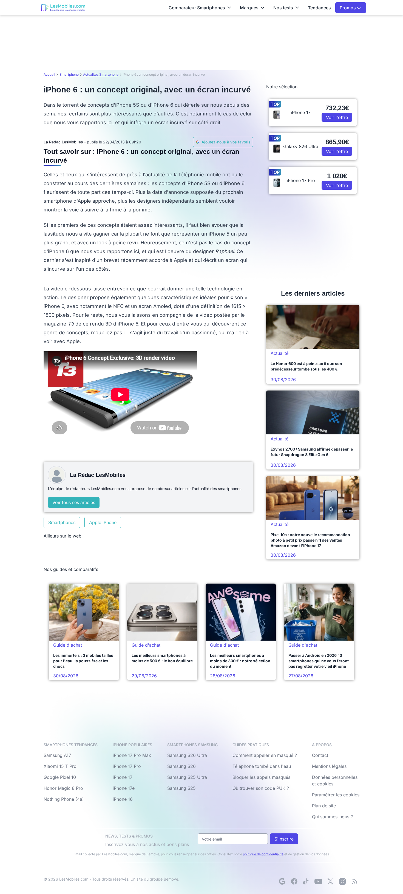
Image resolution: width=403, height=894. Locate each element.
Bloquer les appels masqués (261, 777)
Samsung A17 (57, 755)
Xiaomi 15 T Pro (60, 766)
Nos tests (283, 7)
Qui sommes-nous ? (332, 816)
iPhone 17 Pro (127, 766)
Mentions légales (329, 766)
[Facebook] (294, 881)
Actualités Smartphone (100, 74)
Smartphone (69, 74)
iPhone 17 (122, 777)
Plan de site (324, 805)
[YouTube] (318, 881)
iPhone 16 (123, 799)
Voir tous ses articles (73, 502)
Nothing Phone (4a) (64, 799)
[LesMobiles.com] (63, 8)
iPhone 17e (124, 788)
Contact (320, 755)
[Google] (282, 881)
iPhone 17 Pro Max (132, 755)
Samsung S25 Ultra (187, 777)
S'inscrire (284, 839)
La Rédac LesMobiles (63, 142)
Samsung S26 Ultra (187, 755)
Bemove (171, 879)
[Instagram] (342, 881)
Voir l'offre (337, 117)
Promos (348, 7)
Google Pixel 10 (60, 777)
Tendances (319, 7)
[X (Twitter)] (330, 881)
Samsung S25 (181, 788)
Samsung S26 (181, 766)
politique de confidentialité (263, 854)
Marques (249, 7)
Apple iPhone (103, 522)
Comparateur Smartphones (197, 7)
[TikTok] (306, 881)
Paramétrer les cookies (335, 794)
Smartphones (61, 522)
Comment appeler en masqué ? (264, 755)
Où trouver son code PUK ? (260, 788)
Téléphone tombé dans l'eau (261, 766)
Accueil (49, 74)
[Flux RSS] (354, 881)
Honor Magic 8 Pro (63, 788)
